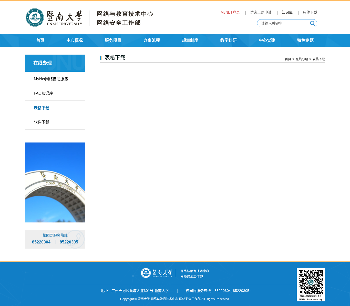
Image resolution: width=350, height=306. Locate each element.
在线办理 (302, 59)
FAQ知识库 (43, 93)
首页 (288, 59)
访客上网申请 (261, 12)
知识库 (287, 12)
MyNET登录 (230, 12)
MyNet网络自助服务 (51, 79)
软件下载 (310, 12)
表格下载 (41, 108)
